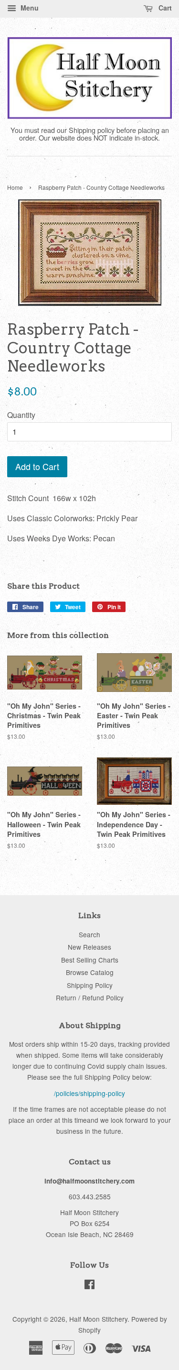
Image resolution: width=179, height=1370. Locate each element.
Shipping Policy (90, 985)
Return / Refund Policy (90, 997)
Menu (29, 7)
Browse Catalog (90, 972)
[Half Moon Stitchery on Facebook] (89, 1286)
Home (15, 187)
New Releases (89, 947)
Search (89, 934)
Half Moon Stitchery (98, 1319)
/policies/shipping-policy (89, 1093)
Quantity (21, 414)
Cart (164, 7)
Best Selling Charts (89, 959)
